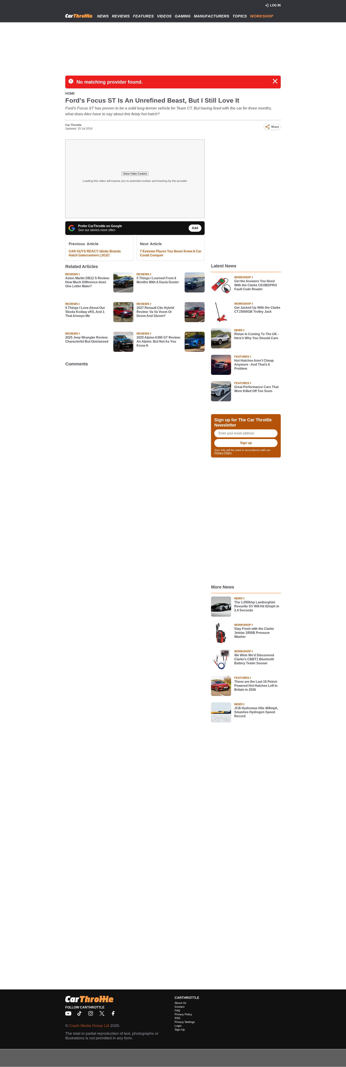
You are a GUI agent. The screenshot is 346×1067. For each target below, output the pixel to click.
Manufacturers (211, 16)
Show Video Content (135, 173)
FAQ (177, 1010)
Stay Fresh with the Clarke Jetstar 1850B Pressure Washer (254, 632)
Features (143, 16)
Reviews (121, 16)
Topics (239, 16)
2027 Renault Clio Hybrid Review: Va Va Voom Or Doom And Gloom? (155, 312)
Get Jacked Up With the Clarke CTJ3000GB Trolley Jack (257, 309)
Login (178, 1025)
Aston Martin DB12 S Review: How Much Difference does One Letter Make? (87, 282)
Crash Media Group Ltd (89, 1026)
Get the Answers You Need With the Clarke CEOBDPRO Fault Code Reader (255, 285)
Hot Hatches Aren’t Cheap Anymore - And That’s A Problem (254, 364)
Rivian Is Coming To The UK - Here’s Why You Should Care (256, 336)
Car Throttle (73, 124)
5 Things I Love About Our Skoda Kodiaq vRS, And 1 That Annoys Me (85, 312)
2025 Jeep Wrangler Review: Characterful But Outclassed (86, 339)
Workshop (261, 16)
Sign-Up (180, 1029)
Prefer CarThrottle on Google (100, 226)
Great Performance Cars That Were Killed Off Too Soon (256, 389)
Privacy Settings (185, 1021)
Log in (275, 5)
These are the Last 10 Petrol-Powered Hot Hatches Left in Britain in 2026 (256, 685)
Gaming (183, 16)
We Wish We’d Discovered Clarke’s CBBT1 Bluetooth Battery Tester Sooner (254, 659)
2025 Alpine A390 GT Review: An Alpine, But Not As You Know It (159, 341)
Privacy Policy (222, 452)
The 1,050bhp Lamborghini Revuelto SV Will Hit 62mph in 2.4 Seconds (256, 606)
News (103, 16)
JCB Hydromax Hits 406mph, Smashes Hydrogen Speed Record (256, 712)
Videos (164, 16)
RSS (177, 1018)
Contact (179, 1006)
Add (195, 228)
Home (70, 93)
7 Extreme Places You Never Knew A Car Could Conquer (170, 253)
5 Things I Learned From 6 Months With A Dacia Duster (158, 280)
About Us (180, 1002)
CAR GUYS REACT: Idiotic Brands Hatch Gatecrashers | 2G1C (95, 253)
